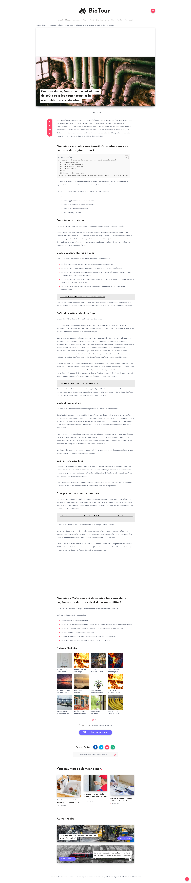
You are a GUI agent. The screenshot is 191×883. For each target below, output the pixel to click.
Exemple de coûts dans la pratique (74, 173)
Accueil (60, 20)
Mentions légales (112, 877)
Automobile (109, 20)
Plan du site (136, 877)
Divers (84, 20)
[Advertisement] (95, 42)
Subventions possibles (70, 171)
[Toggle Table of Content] (125, 157)
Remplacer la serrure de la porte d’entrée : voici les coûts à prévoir (95, 796)
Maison (68, 20)
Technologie (129, 20)
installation (108, 725)
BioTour (98, 11)
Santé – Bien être (96, 20)
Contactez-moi (125, 877)
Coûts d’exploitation (69, 169)
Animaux (76, 20)
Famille (119, 20)
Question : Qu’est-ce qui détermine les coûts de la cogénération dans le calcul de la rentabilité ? (93, 175)
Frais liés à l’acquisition (70, 162)
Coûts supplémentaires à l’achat (73, 164)
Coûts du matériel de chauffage (73, 167)
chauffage (94, 725)
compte (101, 725)
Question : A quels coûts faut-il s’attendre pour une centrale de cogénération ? (87, 160)
